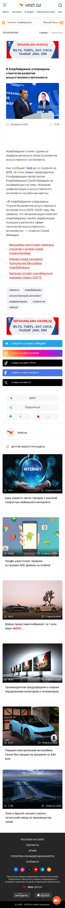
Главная (43, 32)
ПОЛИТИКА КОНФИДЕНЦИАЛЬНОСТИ (32, 856)
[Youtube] (36, 869)
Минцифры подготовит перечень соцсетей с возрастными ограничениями (31, 249)
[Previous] (3, 23)
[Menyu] (5, 5)
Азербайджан (33, 290)
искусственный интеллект (25, 295)
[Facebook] (16, 869)
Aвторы (16, 11)
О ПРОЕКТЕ (32, 861)
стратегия (39, 301)
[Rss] (49, 869)
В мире (29, 11)
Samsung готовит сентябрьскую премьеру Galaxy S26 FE (31, 275)
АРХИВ (32, 850)
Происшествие (46, 11)
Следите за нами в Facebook (25, 372)
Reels (6, 11)
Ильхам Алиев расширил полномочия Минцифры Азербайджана (26, 263)
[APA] (32, 887)
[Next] (61, 23)
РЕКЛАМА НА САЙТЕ (32, 839)
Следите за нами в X (21, 382)
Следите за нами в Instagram (25, 353)
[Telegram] (42, 869)
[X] (29, 869)
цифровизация (18, 301)
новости (14, 290)
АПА (9, 172)
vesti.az (13, 307)
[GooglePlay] (22, 895)
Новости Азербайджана (19, 22)
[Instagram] (22, 869)
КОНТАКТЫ (32, 845)
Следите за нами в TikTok (23, 363)
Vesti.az (31, 168)
